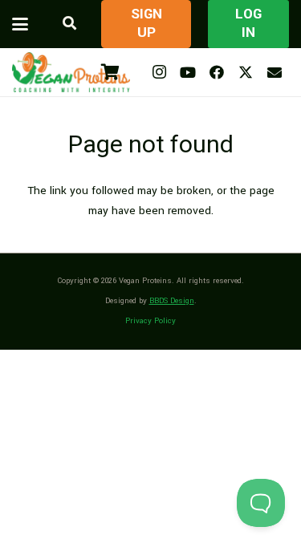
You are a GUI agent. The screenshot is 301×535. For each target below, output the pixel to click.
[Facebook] (216, 72)
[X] (245, 72)
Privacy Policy (150, 320)
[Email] (274, 72)
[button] (20, 24)
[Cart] (110, 72)
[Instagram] (158, 72)
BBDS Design (171, 300)
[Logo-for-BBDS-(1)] (71, 72)
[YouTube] (187, 72)
